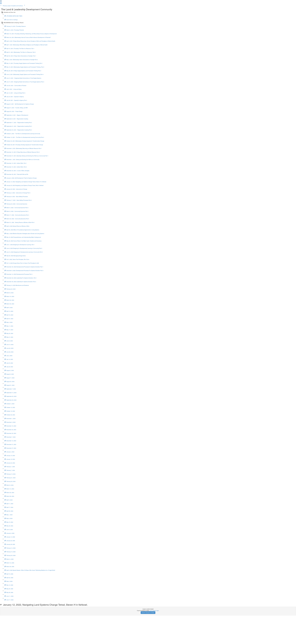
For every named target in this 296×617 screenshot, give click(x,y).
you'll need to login (154, 610)
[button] (1, 1)
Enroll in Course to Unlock (148, 612)
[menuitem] (1, 3)
